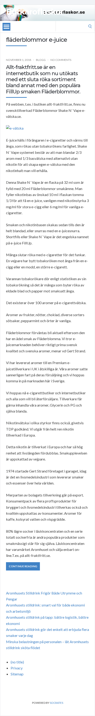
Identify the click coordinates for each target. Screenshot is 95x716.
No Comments (60, 60)
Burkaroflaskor (34, 12)
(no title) (17, 662)
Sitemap (17, 674)
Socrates (56, 702)
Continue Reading (23, 566)
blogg (41, 60)
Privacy (17, 668)
